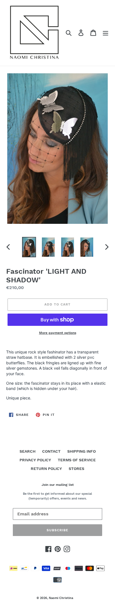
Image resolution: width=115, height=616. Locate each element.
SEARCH (27, 451)
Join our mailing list (58, 485)
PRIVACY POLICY (35, 460)
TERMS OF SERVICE (77, 460)
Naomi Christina (61, 598)
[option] (29, 247)
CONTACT (51, 451)
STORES (76, 468)
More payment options (57, 333)
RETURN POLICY (46, 468)
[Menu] (105, 33)
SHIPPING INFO (81, 451)
